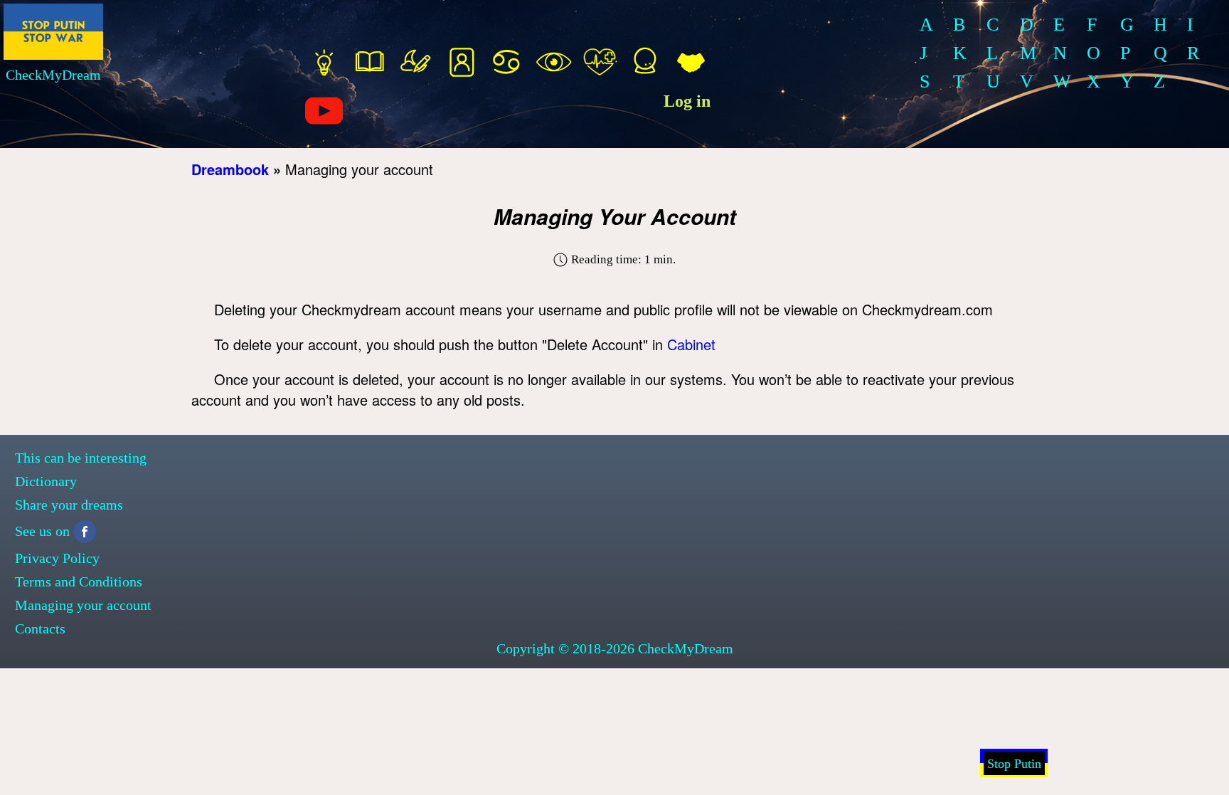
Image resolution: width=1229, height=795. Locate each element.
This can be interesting (81, 457)
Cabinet (691, 344)
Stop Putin (1014, 764)
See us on (42, 531)
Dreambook (230, 169)
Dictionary (46, 481)
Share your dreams (69, 504)
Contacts (40, 628)
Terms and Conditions (78, 581)
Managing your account (83, 605)
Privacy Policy (57, 558)
